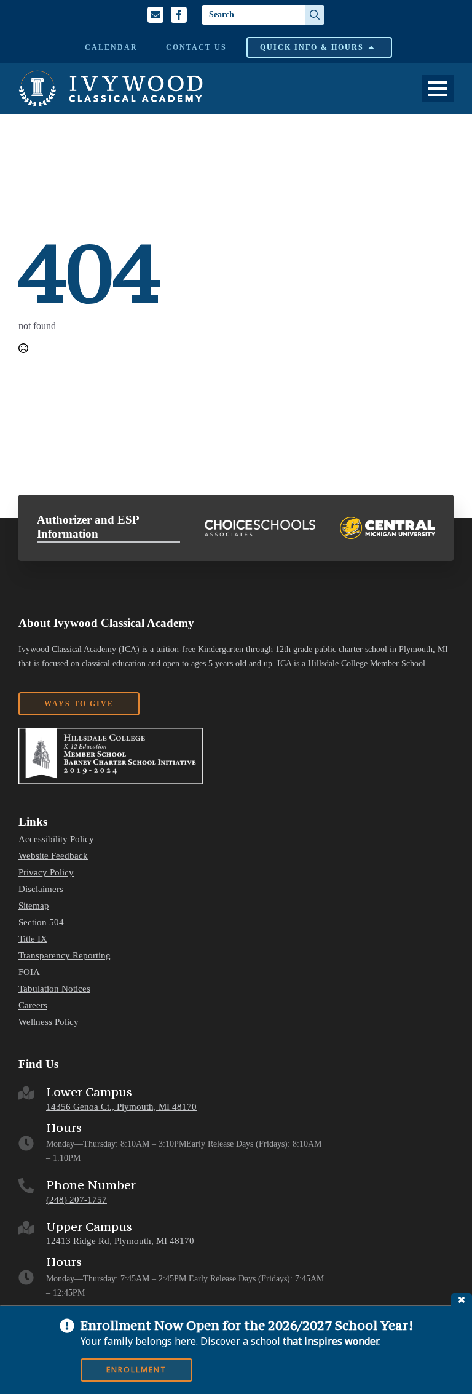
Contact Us (196, 47)
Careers (32, 1005)
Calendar (111, 47)
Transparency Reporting (64, 955)
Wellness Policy (48, 1022)
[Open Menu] (438, 88)
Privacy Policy (46, 872)
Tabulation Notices (54, 989)
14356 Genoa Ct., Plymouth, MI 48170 (121, 1107)
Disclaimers (40, 889)
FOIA (29, 972)
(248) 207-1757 (76, 1200)
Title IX (32, 939)
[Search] (314, 15)
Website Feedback (53, 856)
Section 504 (41, 922)
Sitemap (33, 905)
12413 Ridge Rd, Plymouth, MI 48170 (120, 1241)
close (461, 1299)
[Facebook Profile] (179, 15)
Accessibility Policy (56, 839)
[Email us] (155, 15)
